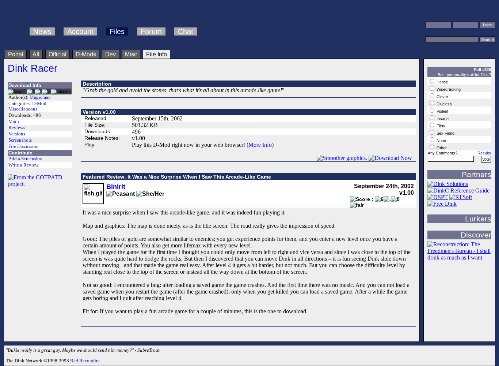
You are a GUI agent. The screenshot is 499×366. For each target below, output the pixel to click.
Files (117, 31)
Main (13, 121)
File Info (156, 54)
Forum (151, 31)
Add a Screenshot (25, 158)
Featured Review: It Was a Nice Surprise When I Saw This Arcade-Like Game (177, 177)
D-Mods (86, 54)
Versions (16, 134)
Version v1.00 (99, 112)
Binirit (115, 186)
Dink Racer (32, 68)
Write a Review (23, 165)
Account (80, 31)
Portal (15, 54)
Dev (110, 54)
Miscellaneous (22, 109)
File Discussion (23, 146)
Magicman (40, 97)
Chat (185, 31)
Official (57, 54)
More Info (260, 145)
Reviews (16, 127)
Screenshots (20, 140)
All (36, 54)
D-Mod (39, 103)
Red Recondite (85, 360)
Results (484, 153)
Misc (131, 54)
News (42, 31)
